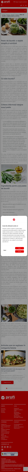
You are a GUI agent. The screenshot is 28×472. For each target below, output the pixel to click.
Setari (5, 250)
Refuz (19, 248)
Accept (19, 251)
